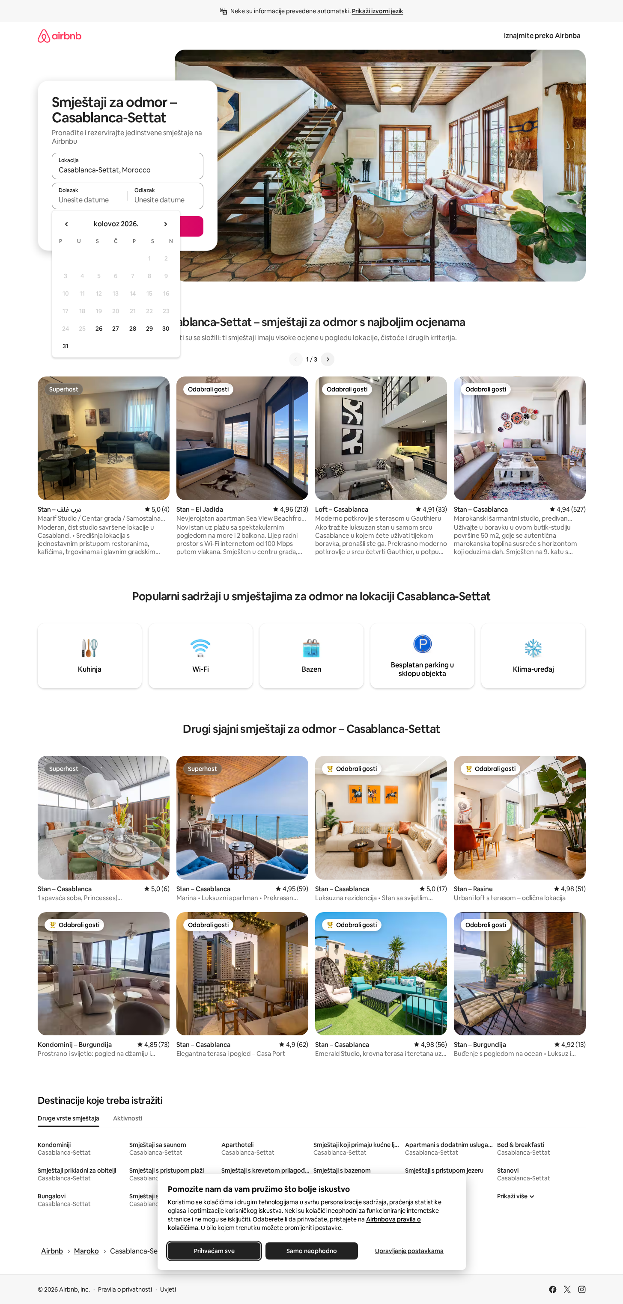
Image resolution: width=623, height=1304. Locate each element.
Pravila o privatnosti (125, 1289)
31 (66, 346)
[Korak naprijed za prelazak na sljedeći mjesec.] (165, 224)
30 (166, 328)
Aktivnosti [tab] (127, 1118)
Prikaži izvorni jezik (377, 11)
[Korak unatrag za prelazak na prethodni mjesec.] (66, 224)
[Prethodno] (296, 359)
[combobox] (128, 170)
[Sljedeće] (327, 359)
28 (132, 328)
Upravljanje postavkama (409, 1251)
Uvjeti (168, 1289)
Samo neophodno (311, 1251)
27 (115, 328)
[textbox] (90, 200)
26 (98, 328)
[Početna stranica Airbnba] (59, 35)
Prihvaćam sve (214, 1251)
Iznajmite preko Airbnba (542, 35)
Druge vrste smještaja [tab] (68, 1118)
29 (149, 328)
